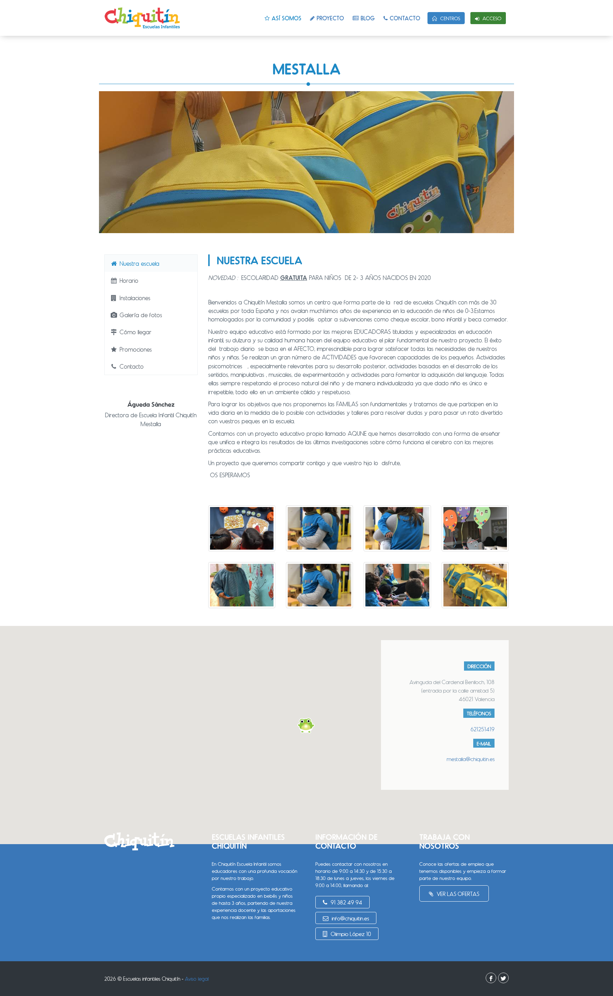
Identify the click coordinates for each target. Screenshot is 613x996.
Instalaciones (134, 297)
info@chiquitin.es (349, 918)
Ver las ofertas (457, 893)
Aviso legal (197, 978)
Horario (128, 280)
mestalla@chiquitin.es (471, 758)
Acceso (491, 18)
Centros (449, 18)
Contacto (404, 18)
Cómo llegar (134, 331)
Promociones (135, 349)
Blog (367, 18)
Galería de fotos (140, 314)
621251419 (482, 729)
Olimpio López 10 (350, 933)
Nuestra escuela (138, 263)
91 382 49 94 (345, 902)
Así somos (286, 18)
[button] (306, 725)
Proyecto (329, 18)
